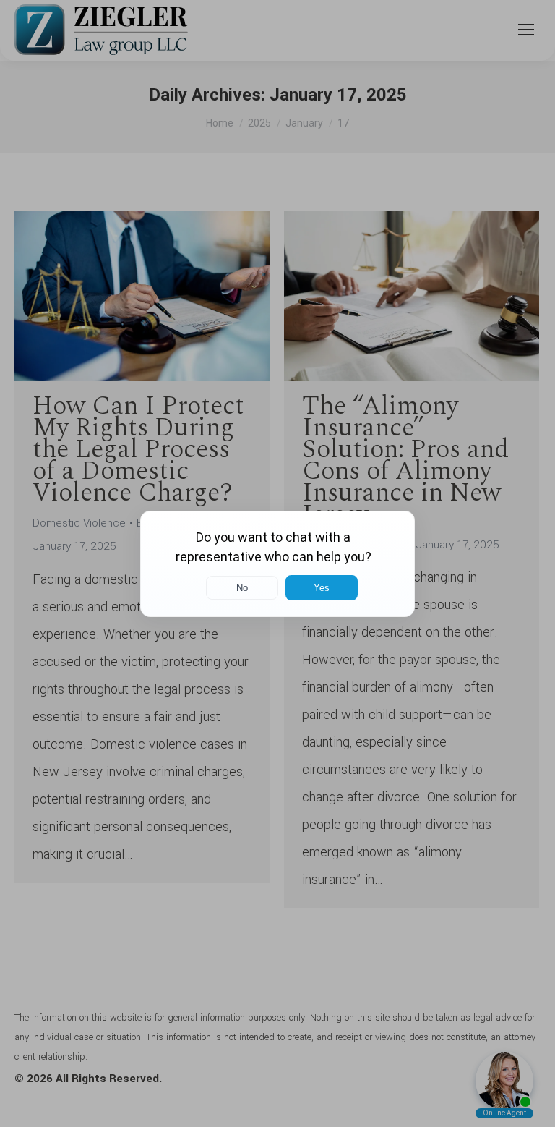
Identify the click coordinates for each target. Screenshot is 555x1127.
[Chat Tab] (277, 563)
